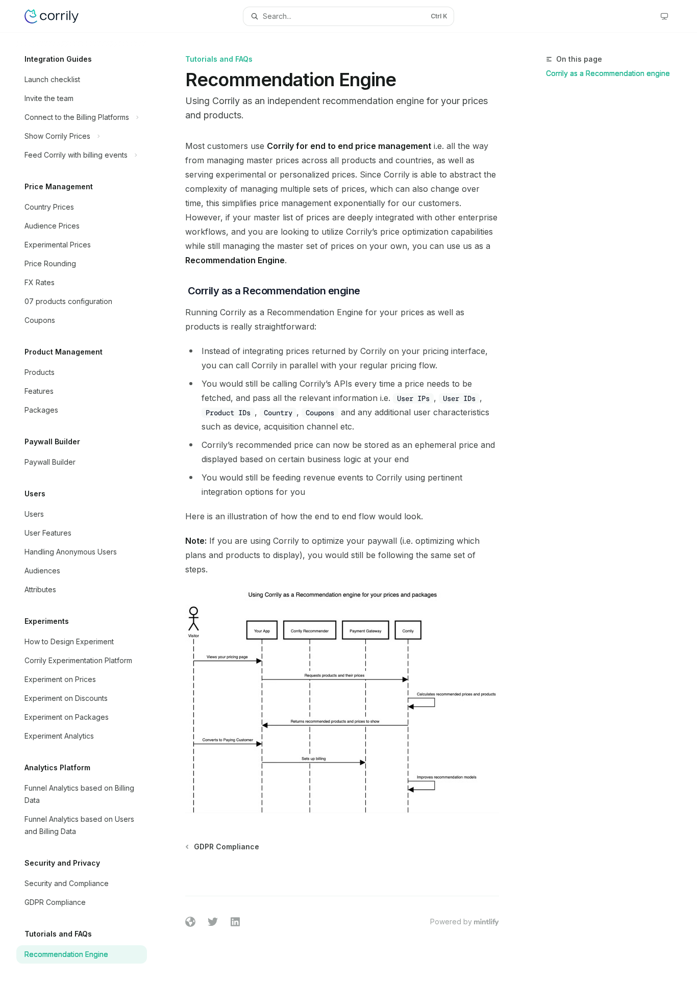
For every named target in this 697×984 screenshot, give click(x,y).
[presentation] (89, 508)
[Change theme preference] (664, 16)
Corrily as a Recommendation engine (608, 73)
